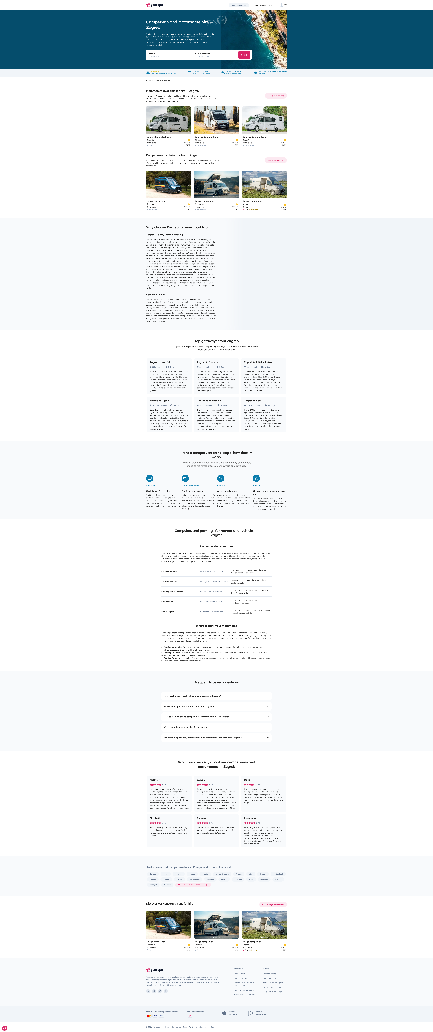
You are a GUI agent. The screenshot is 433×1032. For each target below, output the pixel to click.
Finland (153, 879)
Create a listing (269, 974)
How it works (239, 974)
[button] (4, 1028)
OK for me (15, 1021)
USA (250, 874)
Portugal (153, 885)
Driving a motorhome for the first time (244, 984)
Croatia (205, 874)
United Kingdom (222, 874)
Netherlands (195, 879)
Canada (153, 874)
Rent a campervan (275, 160)
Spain (166, 874)
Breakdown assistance (272, 987)
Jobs (185, 1027)
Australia (238, 879)
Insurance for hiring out (273, 983)
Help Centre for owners (273, 992)
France (239, 874)
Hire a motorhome (276, 96)
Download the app (238, 5)
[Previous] (149, 120)
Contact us (176, 1027)
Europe (179, 879)
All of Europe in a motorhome (189, 885)
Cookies (214, 1027)
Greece (192, 874)
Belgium (178, 874)
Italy (251, 879)
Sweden (263, 874)
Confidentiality (202, 1027)
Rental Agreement (271, 978)
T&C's (191, 1027)
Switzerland (278, 874)
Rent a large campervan (273, 904)
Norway (167, 885)
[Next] (188, 120)
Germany (264, 879)
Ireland (278, 879)
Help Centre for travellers (244, 994)
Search (244, 55)
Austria (224, 879)
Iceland (166, 879)
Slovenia (210, 879)
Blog (167, 1027)
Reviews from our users (244, 990)
